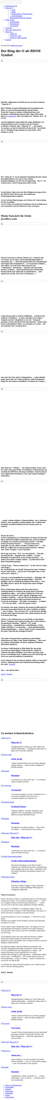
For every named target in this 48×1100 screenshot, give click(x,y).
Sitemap (8, 1089)
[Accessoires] (6, 785)
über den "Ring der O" (22, 837)
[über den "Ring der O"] (10, 833)
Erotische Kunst (18, 806)
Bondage (15, 775)
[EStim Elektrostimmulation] (11, 856)
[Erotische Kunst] (7, 802)
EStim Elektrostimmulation (23, 861)
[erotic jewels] (6, 755)
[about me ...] (6, 1051)
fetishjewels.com (16, 45)
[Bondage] (5, 771)
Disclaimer (9, 1093)
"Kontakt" (12, 664)
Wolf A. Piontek (6, 674)
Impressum (9, 1091)
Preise (7, 1095)
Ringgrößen (9, 1087)
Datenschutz (9, 1097)
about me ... (16, 1055)
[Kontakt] (5, 1067)
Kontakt (15, 1071)
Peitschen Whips (18, 881)
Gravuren (15, 1028)
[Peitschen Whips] (8, 877)
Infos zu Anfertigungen (13, 1085)
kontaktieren (11, 116)
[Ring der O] (6, 738)
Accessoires (16, 790)
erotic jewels (16, 759)
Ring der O (16, 742)
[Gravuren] (5, 1023)
